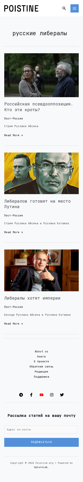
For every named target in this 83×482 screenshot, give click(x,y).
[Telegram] (21, 395)
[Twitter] (62, 395)
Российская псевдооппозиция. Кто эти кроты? (38, 106)
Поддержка (41, 376)
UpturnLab (40, 467)
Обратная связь (41, 366)
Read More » (13, 135)
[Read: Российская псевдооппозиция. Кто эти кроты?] (41, 75)
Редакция (41, 371)
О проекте (41, 361)
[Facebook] (31, 395)
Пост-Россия (13, 118)
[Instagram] (52, 395)
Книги (41, 356)
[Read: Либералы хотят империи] (41, 270)
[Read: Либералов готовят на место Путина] (41, 173)
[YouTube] (41, 395)
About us (41, 351)
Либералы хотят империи (32, 298)
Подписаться (41, 442)
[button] (64, 8)
